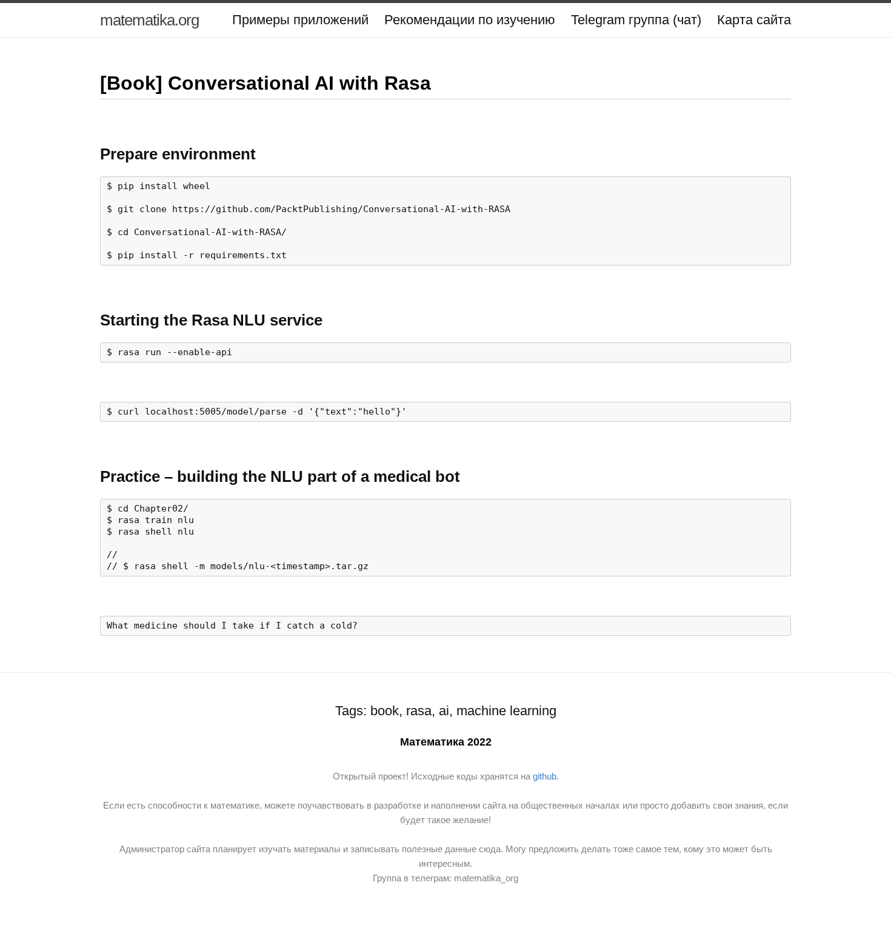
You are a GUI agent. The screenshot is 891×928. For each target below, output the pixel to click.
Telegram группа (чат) (636, 19)
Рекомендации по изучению (469, 19)
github (544, 776)
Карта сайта (754, 19)
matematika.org (149, 20)
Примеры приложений (300, 19)
